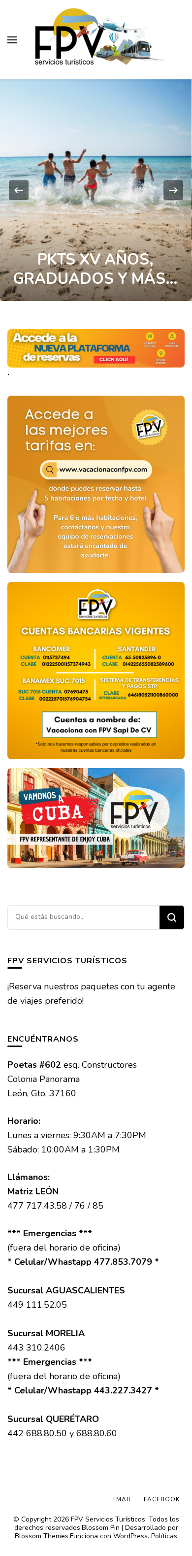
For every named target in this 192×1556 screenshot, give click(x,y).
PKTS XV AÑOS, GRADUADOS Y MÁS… (95, 269)
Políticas (164, 1536)
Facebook (162, 1499)
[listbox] (96, 190)
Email (122, 1499)
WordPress (130, 1536)
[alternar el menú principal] (12, 39)
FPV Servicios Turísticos (108, 1519)
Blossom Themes (41, 1536)
